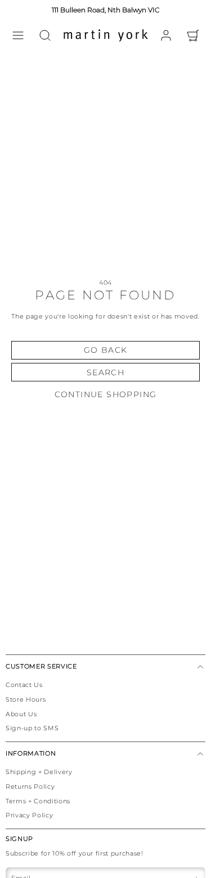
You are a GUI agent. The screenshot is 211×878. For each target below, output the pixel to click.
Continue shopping (106, 394)
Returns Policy (30, 786)
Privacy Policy (29, 815)
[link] (165, 35)
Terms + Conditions (38, 801)
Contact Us (24, 685)
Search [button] (105, 372)
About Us (21, 714)
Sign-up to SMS (32, 728)
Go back (106, 350)
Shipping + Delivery (39, 772)
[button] (18, 35)
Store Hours (26, 699)
